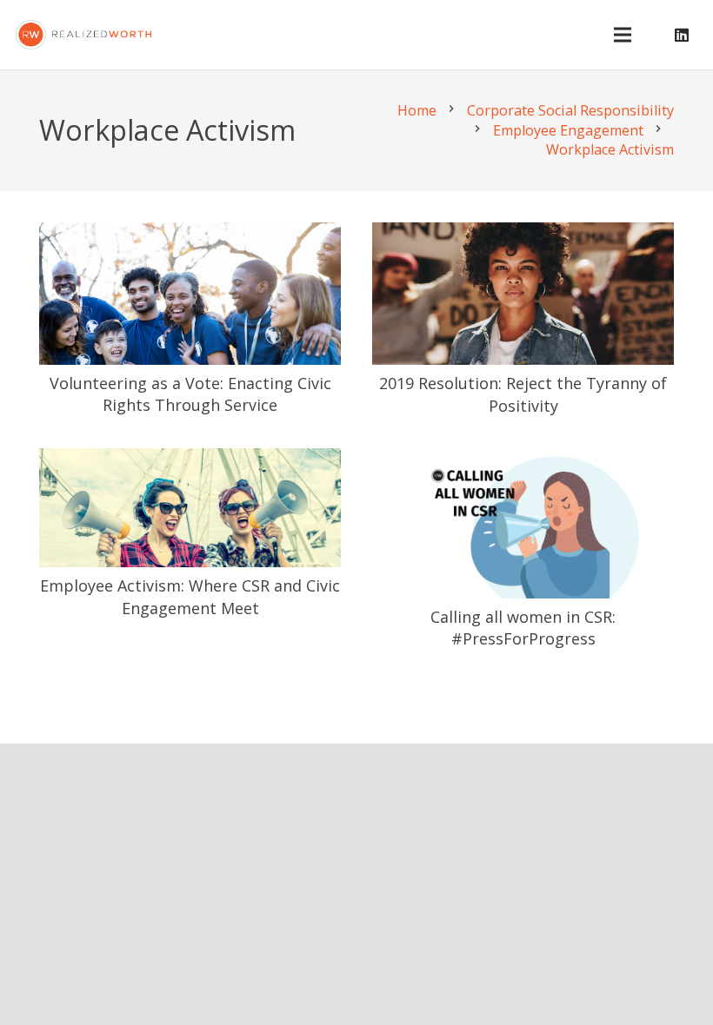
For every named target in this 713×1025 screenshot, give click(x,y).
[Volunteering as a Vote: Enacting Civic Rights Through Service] (190, 235)
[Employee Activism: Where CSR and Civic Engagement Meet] (190, 461)
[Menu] (623, 34)
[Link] (83, 35)
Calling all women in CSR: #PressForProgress (523, 627)
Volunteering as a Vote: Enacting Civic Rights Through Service (190, 394)
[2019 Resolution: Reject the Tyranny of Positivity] (523, 235)
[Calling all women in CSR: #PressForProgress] (523, 461)
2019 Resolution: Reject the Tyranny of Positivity (523, 394)
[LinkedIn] (681, 34)
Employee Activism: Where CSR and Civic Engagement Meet (190, 596)
